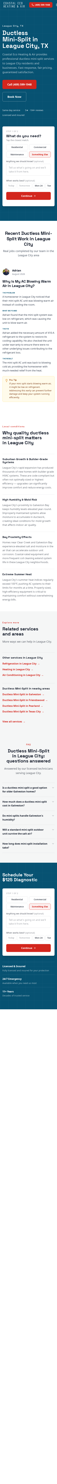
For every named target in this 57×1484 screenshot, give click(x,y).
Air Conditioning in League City (23, 675)
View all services (13, 721)
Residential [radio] (17, 147)
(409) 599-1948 (42, 4)
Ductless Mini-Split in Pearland (22, 706)
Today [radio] (11, 185)
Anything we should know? (25, 161)
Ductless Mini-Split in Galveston (23, 694)
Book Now (14, 97)
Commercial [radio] (40, 147)
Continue (26, 196)
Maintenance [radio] (17, 154)
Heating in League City (17, 669)
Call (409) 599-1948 (19, 84)
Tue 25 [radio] (50, 185)
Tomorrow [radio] (24, 185)
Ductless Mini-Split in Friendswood (25, 700)
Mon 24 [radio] (38, 185)
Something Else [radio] (40, 154)
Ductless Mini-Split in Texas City (23, 711)
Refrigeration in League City (21, 663)
